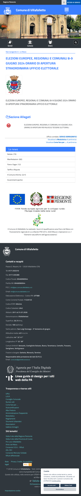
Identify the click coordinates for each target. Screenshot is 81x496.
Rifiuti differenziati (13, 455)
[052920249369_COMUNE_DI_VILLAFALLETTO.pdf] (9, 125)
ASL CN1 (9, 450)
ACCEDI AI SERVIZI (73, 2)
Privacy (13, 461)
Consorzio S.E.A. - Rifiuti (15, 447)
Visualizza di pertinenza (61, 142)
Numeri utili (10, 402)
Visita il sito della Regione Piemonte (19, 436)
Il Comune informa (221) (16, 174)
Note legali (7, 463)
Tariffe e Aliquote (13, 169)
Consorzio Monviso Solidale (16, 453)
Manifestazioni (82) (14, 159)
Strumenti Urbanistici (14, 421)
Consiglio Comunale (13, 399)
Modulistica (10, 416)
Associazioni (10, 424)
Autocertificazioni (12, 407)
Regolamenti (10, 418)
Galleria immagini (12, 427)
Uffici (8, 393)
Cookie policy (56, 481)
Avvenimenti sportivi (15, 180)
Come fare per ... (12, 404)
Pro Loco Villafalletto (13, 441)
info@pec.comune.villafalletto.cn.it (21, 287)
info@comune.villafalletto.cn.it (20, 291)
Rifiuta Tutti (68, 485)
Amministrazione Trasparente (17, 413)
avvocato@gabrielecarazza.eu (20, 359)
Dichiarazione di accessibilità (40, 484)
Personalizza (60, 489)
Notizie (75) (11, 154)
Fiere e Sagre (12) (14, 164)
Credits (19, 461)
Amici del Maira (11, 444)
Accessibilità (27, 461)
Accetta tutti (52, 485)
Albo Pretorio (11, 410)
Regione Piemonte (9, 2)
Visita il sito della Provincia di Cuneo (19, 439)
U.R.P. (8, 396)
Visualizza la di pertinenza (62, 139)
